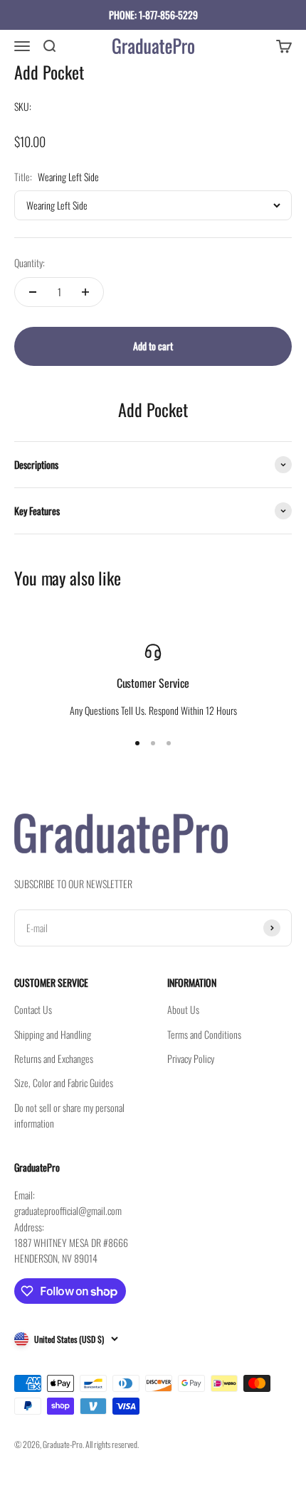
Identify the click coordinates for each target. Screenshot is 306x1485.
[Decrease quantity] (33, 292)
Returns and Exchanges (53, 1058)
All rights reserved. (112, 1444)
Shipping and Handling (52, 1034)
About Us (183, 1009)
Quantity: (29, 262)
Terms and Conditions (204, 1034)
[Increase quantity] (85, 292)
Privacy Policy (190, 1058)
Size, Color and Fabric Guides (63, 1082)
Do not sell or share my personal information (69, 1115)
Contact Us (33, 1009)
